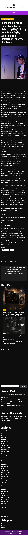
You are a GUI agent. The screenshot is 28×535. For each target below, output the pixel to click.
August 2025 (4, 455)
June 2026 (4, 435)
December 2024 (5, 472)
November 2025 (5, 449)
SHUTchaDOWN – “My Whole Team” (11, 409)
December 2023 (5, 497)
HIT (7, 261)
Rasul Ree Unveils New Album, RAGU (13, 336)
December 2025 (5, 447)
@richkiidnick (10, 220)
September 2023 (6, 503)
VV (14, 5)
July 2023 (3, 507)
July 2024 (4, 483)
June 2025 (4, 460)
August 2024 (4, 480)
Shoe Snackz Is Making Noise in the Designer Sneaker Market (13, 342)
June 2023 (4, 510)
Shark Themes (18, 533)
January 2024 (5, 495)
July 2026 (4, 433)
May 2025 (4, 462)
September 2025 (6, 453)
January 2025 (4, 470)
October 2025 (5, 451)
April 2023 (4, 514)
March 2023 (4, 516)
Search (3, 384)
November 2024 (5, 474)
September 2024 (6, 478)
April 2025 (4, 464)
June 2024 (4, 485)
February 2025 (5, 468)
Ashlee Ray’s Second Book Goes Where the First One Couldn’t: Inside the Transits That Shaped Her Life (14, 314)
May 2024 (4, 487)
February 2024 (5, 493)
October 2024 (5, 476)
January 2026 (5, 445)
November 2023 (5, 499)
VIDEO (3, 527)
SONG (3, 525)
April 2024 (4, 489)
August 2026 (4, 431)
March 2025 (4, 466)
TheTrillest (13, 261)
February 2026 (5, 443)
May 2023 (4, 512)
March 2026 (4, 441)
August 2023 (4, 505)
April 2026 (4, 439)
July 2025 (3, 458)
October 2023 (5, 501)
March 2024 (4, 491)
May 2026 (4, 437)
